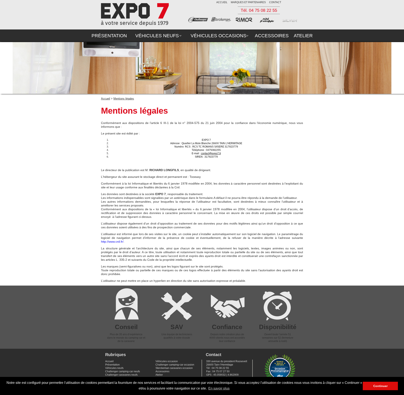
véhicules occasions (218, 35)
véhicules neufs (157, 35)
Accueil (105, 98)
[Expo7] (135, 14)
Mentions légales (123, 98)
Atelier (159, 374)
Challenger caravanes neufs (121, 374)
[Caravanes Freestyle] (268, 22)
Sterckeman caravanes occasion (174, 368)
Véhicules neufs (114, 368)
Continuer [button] (380, 386)
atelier (303, 35)
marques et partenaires (248, 2)
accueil (221, 2)
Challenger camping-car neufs (122, 371)
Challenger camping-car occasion (174, 364)
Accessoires (162, 371)
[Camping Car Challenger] (199, 22)
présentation (109, 35)
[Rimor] (245, 22)
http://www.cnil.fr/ (112, 241)
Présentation (112, 364)
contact (275, 2)
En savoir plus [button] (219, 388)
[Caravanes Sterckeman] (222, 22)
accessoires (272, 35)
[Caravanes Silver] (291, 22)
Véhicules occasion (166, 361)
